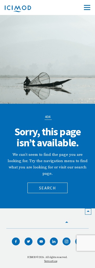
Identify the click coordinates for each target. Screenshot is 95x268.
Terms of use (50, 261)
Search (47, 187)
